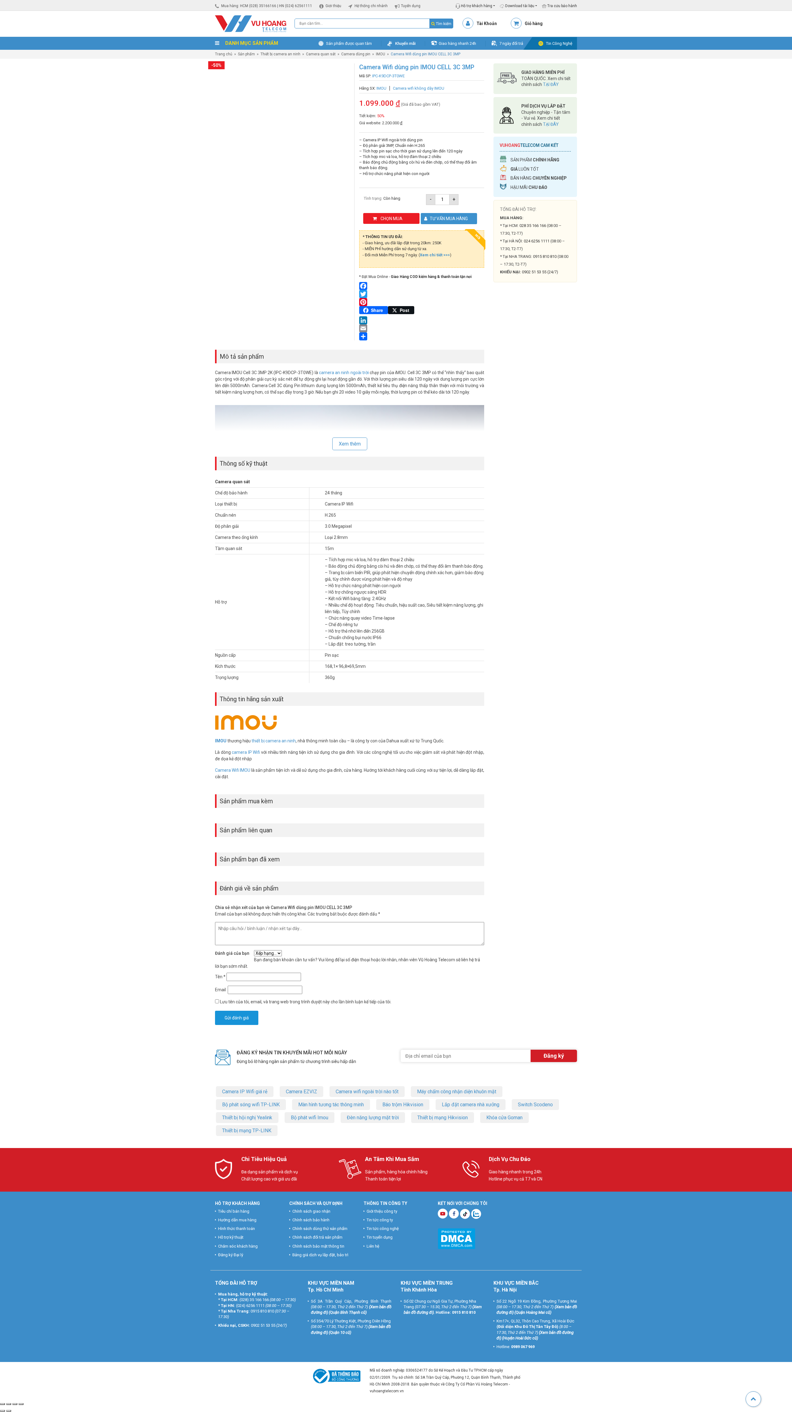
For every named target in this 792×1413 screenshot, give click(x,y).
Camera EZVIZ (301, 1092)
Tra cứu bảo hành (561, 6)
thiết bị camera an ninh (274, 740)
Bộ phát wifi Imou (309, 1118)
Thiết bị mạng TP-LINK (246, 1130)
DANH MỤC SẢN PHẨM (251, 43)
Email (221, 989)
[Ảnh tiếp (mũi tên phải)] (8, 1411)
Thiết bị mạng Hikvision (442, 1118)
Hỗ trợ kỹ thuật (230, 1237)
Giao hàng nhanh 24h (457, 43)
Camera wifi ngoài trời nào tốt (367, 1092)
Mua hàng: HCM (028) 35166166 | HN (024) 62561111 (266, 6)
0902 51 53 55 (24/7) (540, 272)
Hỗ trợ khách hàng (476, 6)
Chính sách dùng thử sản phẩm (319, 1228)
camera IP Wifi (246, 752)
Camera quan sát (321, 54)
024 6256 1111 (536, 241)
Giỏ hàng (534, 23)
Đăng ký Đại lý (230, 1255)
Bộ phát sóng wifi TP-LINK (251, 1105)
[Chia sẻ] (14, 1404)
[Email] (421, 328)
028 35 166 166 (532, 225)
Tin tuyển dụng (380, 1237)
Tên (220, 976)
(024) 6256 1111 (250, 1305)
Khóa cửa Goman (504, 1118)
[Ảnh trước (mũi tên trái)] (2, 1411)
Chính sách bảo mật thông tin (318, 1246)
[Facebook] (421, 286)
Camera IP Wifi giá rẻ (244, 1092)
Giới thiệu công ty (382, 1211)
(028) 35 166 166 (254, 1300)
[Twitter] (421, 294)
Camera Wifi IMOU (232, 770)
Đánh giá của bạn (232, 953)
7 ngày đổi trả (511, 43)
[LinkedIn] (421, 320)
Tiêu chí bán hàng (233, 1211)
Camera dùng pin (355, 54)
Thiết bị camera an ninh (280, 54)
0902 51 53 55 (263, 1325)
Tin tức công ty (380, 1220)
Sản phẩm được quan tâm (349, 43)
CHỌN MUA (391, 218)
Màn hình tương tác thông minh (331, 1105)
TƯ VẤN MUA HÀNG (449, 218)
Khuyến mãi (405, 43)
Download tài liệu (519, 6)
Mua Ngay (535, 408)
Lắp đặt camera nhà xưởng (470, 1105)
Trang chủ (223, 54)
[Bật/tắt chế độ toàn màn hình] (8, 1404)
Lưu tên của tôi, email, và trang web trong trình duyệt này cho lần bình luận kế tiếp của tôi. (305, 1001)
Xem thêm (350, 444)
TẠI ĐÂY (551, 84)
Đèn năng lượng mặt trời (373, 1118)
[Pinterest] (421, 302)
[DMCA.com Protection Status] (456, 1238)
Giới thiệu (333, 6)
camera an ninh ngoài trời (344, 372)
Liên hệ (373, 1246)
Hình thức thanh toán (236, 1228)
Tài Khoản (486, 23)
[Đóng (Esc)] (21, 1404)
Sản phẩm (246, 54)
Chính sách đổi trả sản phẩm (317, 1237)
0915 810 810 (545, 256)
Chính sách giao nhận (311, 1211)
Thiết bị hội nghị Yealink (247, 1118)
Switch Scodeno (535, 1105)
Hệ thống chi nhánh (371, 6)
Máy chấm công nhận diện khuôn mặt (456, 1092)
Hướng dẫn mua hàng (237, 1220)
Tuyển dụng (410, 6)
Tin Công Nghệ (559, 43)
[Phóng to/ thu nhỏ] (2, 1404)
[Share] (421, 336)
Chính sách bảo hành (310, 1220)
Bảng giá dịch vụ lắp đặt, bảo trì (320, 1255)
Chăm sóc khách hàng (238, 1246)
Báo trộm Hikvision (402, 1105)
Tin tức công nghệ (383, 1228)
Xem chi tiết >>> (435, 255)
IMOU (380, 54)
